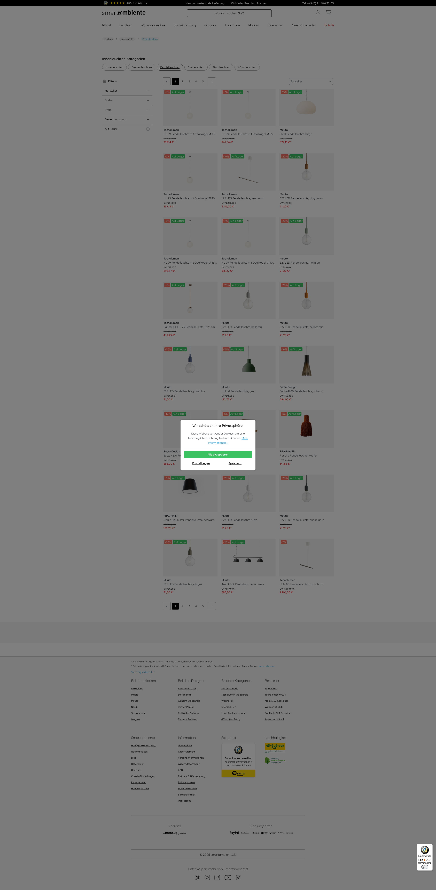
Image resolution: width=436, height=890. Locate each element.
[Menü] (431, 846)
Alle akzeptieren (218, 454)
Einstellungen (201, 463)
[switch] (424, 867)
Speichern (235, 463)
